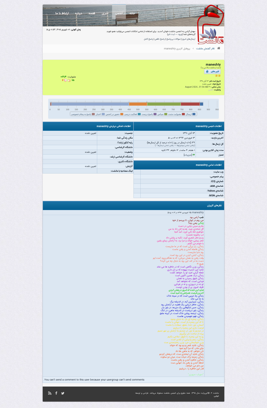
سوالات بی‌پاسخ (173, 39)
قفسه (92, 13)
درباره (78, 13)
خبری (105, 13)
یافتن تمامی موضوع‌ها (185, 145)
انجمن (119, 13)
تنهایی (216, 396)
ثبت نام (171, 34)
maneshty (198, 213)
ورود (180, 34)
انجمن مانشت (170, 393)
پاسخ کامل (148, 39)
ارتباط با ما (62, 13)
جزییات (187, 155)
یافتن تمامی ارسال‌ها (165, 145)
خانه (132, 13)
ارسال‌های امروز (188, 39)
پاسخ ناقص (160, 39)
